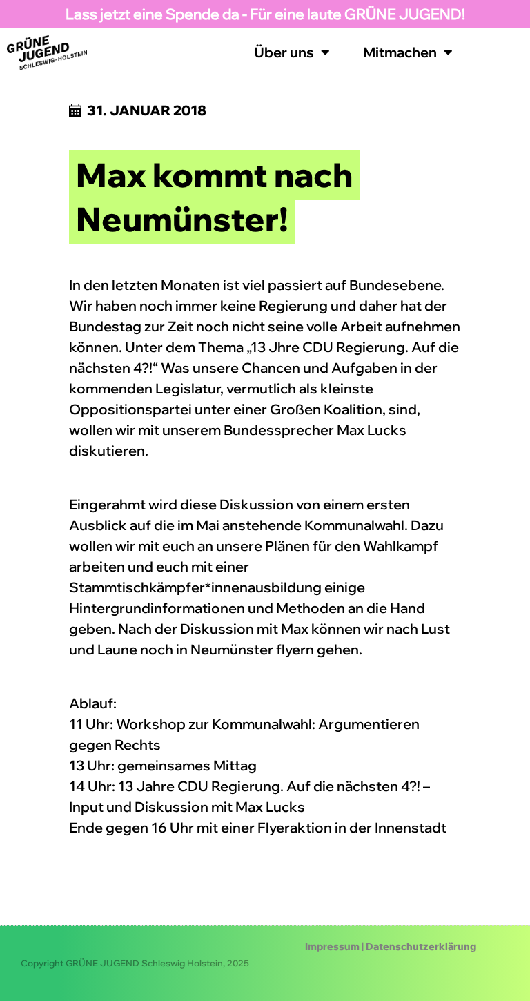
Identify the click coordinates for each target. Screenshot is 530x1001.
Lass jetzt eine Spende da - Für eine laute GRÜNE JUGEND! (265, 14)
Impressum (332, 946)
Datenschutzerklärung (421, 946)
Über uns (284, 52)
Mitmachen (400, 52)
